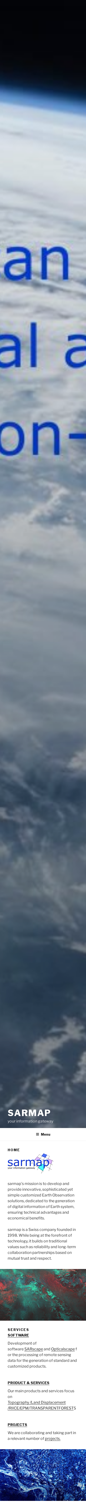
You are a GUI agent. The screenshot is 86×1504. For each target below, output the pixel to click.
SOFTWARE (18, 1335)
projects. (52, 1438)
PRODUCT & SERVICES (28, 1383)
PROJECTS (17, 1425)
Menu (45, 1134)
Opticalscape (63, 1349)
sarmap (29, 1113)
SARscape (33, 1349)
